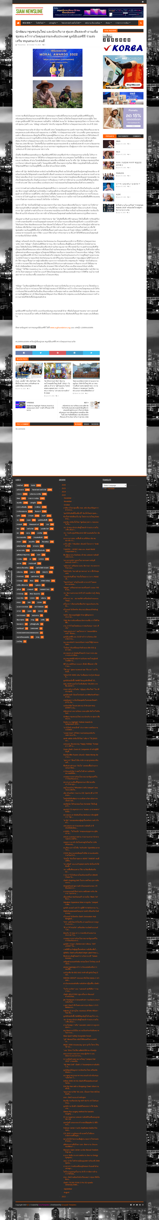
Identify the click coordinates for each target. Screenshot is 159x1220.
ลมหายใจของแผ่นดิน (23, 637)
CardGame (34, 628)
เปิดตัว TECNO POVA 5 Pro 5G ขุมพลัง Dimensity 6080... (78, 1184)
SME (29, 602)
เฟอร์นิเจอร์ (20, 628)
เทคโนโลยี (30, 529)
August (67, 1192)
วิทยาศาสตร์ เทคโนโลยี (70, 22)
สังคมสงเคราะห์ (34, 524)
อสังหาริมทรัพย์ (21, 546)
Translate (110, 488)
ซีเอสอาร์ (26, 347)
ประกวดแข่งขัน (21, 537)
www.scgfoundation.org (60, 327)
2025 (64, 488)
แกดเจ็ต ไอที (44, 529)
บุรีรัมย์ (19, 589)
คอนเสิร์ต (32, 542)
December (68, 498)
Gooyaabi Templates (68, 1205)
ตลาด (28, 533)
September (68, 1189)
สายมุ (37, 637)
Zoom (39, 602)
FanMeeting (44, 589)
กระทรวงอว (20, 576)
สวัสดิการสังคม (45, 581)
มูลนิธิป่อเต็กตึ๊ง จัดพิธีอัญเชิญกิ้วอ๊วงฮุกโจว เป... (81, 1016)
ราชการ (19, 494)
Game (30, 611)
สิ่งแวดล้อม (45, 542)
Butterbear (39, 607)
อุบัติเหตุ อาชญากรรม (23, 555)
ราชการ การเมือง (122, 22)
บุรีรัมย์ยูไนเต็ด (34, 624)
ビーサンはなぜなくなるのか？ (128, 184)
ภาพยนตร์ (30, 589)
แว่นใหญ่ (19, 641)
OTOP (19, 611)
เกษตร (29, 520)
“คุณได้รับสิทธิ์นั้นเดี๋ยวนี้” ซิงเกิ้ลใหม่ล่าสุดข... (80, 513)
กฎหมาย (37, 585)
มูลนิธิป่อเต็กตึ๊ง (42, 520)
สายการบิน (20, 598)
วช (17, 520)
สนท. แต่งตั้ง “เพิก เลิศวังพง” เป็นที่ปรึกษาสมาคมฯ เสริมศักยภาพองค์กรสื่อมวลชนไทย (28, 383)
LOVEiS (41, 559)
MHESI (40, 611)
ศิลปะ (31, 581)
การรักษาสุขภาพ (22, 511)
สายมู (32, 620)
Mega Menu (26, 22)
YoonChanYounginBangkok (28, 633)
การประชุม (20, 594)
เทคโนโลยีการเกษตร (42, 568)
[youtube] (137, 1205)
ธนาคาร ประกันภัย (22, 607)
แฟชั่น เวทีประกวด (22, 585)
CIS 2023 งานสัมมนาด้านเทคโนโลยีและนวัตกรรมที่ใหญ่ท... (79, 1134)
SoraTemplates (44, 1205)
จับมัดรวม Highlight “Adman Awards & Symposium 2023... (77, 723)
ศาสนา (19, 602)
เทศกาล (32, 572)
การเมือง (19, 559)
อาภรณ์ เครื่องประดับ (38, 550)
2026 (64, 485)
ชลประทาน (35, 615)
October (67, 505)
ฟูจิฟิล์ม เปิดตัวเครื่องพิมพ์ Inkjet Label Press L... (81, 953)
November (68, 501)
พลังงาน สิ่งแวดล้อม (92, 22)
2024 (64, 492)
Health (45, 572)
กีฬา (18, 529)
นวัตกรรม (20, 572)
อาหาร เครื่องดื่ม (21, 507)
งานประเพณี (32, 563)
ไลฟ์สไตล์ (39, 22)
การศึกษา (38, 507)
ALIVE (118, 194)
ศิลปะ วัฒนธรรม (35, 594)
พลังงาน (43, 598)
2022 (64, 1197)
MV (18, 533)
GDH (38, 555)
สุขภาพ (19, 563)
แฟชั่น (43, 620)
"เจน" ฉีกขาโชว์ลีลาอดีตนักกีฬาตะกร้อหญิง (79, 1050)
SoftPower (21, 615)
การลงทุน (19, 581)
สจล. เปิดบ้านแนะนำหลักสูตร (74, 1097)
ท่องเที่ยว (19, 503)
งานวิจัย (39, 533)
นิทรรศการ (20, 624)
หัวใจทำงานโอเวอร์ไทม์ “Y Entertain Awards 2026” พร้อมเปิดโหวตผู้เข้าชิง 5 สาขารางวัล (129, 207)
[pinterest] (140, 1205)
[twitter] (134, 1205)
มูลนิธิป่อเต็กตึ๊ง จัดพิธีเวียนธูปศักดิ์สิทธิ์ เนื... (79, 680)
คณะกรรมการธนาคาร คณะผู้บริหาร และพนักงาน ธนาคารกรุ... (79, 1055)
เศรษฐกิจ (52, 22)
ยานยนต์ (19, 524)
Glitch (118, 141)
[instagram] (142, 1205)
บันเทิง (33, 485)
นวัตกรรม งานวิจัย (35, 494)
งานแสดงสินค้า (38, 537)
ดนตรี (43, 516)
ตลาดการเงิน (21, 550)
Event (19, 542)
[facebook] (142, 2)
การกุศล (30, 516)
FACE (118, 152)
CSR (47, 524)
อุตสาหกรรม (35, 576)
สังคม (108, 22)
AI (30, 559)
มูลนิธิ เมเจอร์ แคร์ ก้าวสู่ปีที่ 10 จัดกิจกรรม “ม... (81, 908)
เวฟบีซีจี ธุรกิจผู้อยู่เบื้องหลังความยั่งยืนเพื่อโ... (80, 949)
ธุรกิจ (18, 516)
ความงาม (36, 546)
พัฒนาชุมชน (20, 620)
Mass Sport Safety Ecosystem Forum (77, 1036)
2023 (64, 495)
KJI (28, 1205)
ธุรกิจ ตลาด (20, 490)
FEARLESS (120, 173)
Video (32, 598)
